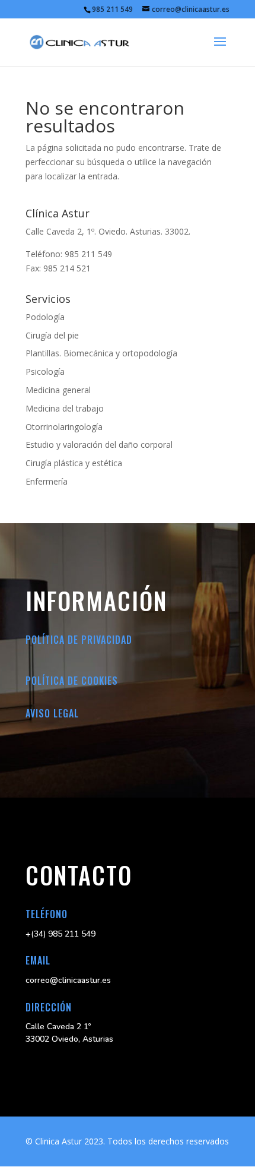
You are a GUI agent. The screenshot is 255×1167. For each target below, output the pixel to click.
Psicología (45, 371)
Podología (45, 316)
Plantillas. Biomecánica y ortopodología (101, 353)
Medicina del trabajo (65, 408)
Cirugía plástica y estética (74, 463)
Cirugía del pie (52, 335)
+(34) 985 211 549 (60, 934)
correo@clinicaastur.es (68, 980)
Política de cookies (72, 680)
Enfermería (47, 481)
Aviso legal (52, 713)
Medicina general (58, 390)
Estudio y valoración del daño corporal (99, 444)
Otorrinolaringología (64, 426)
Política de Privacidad (79, 639)
